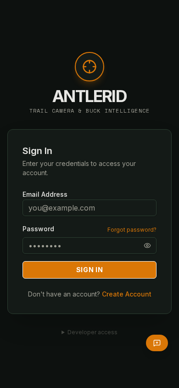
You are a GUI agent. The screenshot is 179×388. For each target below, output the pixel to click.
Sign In (89, 270)
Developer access (92, 332)
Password (38, 229)
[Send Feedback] (157, 343)
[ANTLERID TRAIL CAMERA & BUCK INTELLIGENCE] (89, 71)
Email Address (44, 194)
